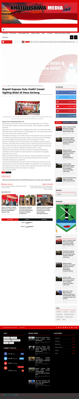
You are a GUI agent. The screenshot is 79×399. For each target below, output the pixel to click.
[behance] (72, 327)
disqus (27, 219)
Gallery (72, 311)
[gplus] (61, 327)
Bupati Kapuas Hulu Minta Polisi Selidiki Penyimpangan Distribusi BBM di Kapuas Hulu (42, 371)
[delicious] (76, 327)
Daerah (5, 33)
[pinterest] (63, 327)
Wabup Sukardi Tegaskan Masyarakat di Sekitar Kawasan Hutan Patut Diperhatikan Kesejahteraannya (45, 210)
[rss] (70, 327)
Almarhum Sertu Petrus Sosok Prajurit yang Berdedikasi (42, 339)
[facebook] (56, 327)
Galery (65, 311)
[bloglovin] (65, 327)
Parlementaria (23, 33)
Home (3, 85)
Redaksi (5, 37)
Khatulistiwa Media (24, 394)
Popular (66, 122)
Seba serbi (60, 316)
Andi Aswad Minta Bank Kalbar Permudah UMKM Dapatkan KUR (69, 179)
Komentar (73, 123)
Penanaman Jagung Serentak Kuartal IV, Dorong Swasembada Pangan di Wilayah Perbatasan (26, 210)
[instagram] (74, 327)
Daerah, (23, 96)
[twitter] (59, 327)
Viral (43, 33)
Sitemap (50, 33)
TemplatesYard (9, 394)
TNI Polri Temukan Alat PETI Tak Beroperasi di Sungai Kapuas (42, 382)
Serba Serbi (35, 33)
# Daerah (8, 172)
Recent (58, 122)
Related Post (6, 192)
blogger (10, 219)
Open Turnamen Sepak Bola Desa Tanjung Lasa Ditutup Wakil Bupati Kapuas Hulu (43, 42)
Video (58, 319)
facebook (44, 219)
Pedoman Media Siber (62, 33)
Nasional (13, 33)
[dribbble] (68, 327)
